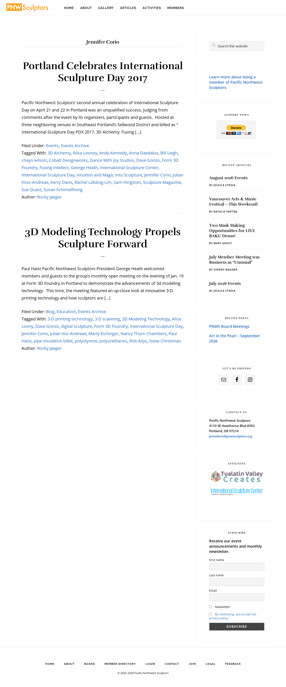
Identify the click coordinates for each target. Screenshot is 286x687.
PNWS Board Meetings (229, 326)
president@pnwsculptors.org (230, 436)
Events (52, 145)
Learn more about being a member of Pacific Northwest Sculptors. (235, 82)
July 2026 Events (225, 283)
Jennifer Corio (157, 175)
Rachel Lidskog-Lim (93, 182)
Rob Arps (138, 341)
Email (213, 590)
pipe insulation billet (53, 341)
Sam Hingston (127, 182)
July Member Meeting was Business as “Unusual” (234, 259)
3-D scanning (107, 319)
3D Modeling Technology (146, 319)
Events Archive (75, 145)
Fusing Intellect (54, 167)
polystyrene (86, 341)
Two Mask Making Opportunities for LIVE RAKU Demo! (232, 231)
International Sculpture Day (48, 175)
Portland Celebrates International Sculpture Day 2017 (103, 72)
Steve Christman (165, 341)
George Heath (84, 167)
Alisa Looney (85, 153)
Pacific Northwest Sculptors (27, 8)
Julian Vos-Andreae (68, 333)
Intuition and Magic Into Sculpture (109, 175)
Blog (50, 311)
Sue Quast (31, 189)
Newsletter (222, 607)
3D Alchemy (59, 153)
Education (66, 311)
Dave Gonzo (148, 160)
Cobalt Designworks (68, 160)
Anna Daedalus (143, 153)
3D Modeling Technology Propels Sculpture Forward (103, 238)
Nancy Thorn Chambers (143, 333)
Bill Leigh (169, 153)
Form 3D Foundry (111, 326)
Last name (216, 575)
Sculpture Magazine (162, 182)
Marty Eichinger (103, 333)
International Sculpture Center (129, 167)
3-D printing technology (70, 319)
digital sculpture (76, 326)
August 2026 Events (228, 177)
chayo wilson (34, 160)
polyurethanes (113, 341)
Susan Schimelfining (63, 189)
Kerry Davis (61, 182)
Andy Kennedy (113, 153)
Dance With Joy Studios (112, 160)
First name (216, 560)
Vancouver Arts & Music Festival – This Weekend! (233, 201)
